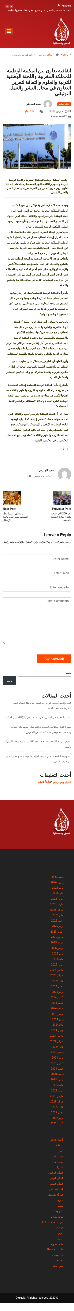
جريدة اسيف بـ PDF (53, 1221)
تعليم (61, 1205)
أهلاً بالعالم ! (43, 781)
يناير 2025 (58, 980)
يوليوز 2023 (57, 1079)
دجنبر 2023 (57, 1052)
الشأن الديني (57, 1178)
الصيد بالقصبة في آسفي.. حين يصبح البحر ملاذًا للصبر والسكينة (39, 10)
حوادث (60, 1227)
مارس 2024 (57, 1035)
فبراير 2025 (57, 975)
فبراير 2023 (57, 1101)
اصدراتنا (59, 1167)
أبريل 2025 (57, 964)
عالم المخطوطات (54, 1249)
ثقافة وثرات (45, 54)
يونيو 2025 (58, 953)
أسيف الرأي (57, 1139)
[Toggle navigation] (9, 31)
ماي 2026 (58, 893)
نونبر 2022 (58, 1117)
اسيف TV (58, 1161)
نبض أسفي (58, 1265)
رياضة (60, 1238)
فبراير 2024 (57, 1041)
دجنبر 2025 (57, 920)
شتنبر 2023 (57, 1068)
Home (64, 54)
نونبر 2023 (58, 1057)
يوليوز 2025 (57, 948)
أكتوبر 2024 (57, 997)
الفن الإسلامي (56, 1189)
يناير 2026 (58, 915)
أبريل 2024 (57, 1030)
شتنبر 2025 (57, 937)
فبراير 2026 (57, 909)
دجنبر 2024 (57, 986)
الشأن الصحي (56, 1183)
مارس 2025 (57, 969)
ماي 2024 (58, 1024)
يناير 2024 (58, 1046)
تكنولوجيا (59, 1211)
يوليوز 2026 (57, 882)
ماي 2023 (58, 1085)
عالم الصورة (57, 1244)
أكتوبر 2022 (57, 1123)
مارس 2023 (57, 1096)
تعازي (60, 1200)
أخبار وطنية (57, 1156)
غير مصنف (58, 1254)
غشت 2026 (57, 876)
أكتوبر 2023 (57, 1063)
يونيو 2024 (58, 1019)
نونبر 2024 (58, 991)
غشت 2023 (57, 1074)
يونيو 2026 (58, 887)
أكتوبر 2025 (57, 931)
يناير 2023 (58, 1106)
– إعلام (60, 1145)
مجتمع (60, 1260)
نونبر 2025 (58, 926)
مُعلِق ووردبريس (62, 781)
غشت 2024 (57, 1008)
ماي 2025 (58, 959)
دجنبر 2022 (57, 1112)
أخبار (61, 1150)
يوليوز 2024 (57, 1013)
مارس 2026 (57, 904)
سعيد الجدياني (33, 103)
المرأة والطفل (56, 1194)
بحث (68, 672)
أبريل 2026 (57, 898)
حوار (61, 1233)
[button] (11, 6)
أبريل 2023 (57, 1090)
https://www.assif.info (41, 476)
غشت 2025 (57, 942)
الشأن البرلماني (55, 1172)
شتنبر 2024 (57, 1002)
